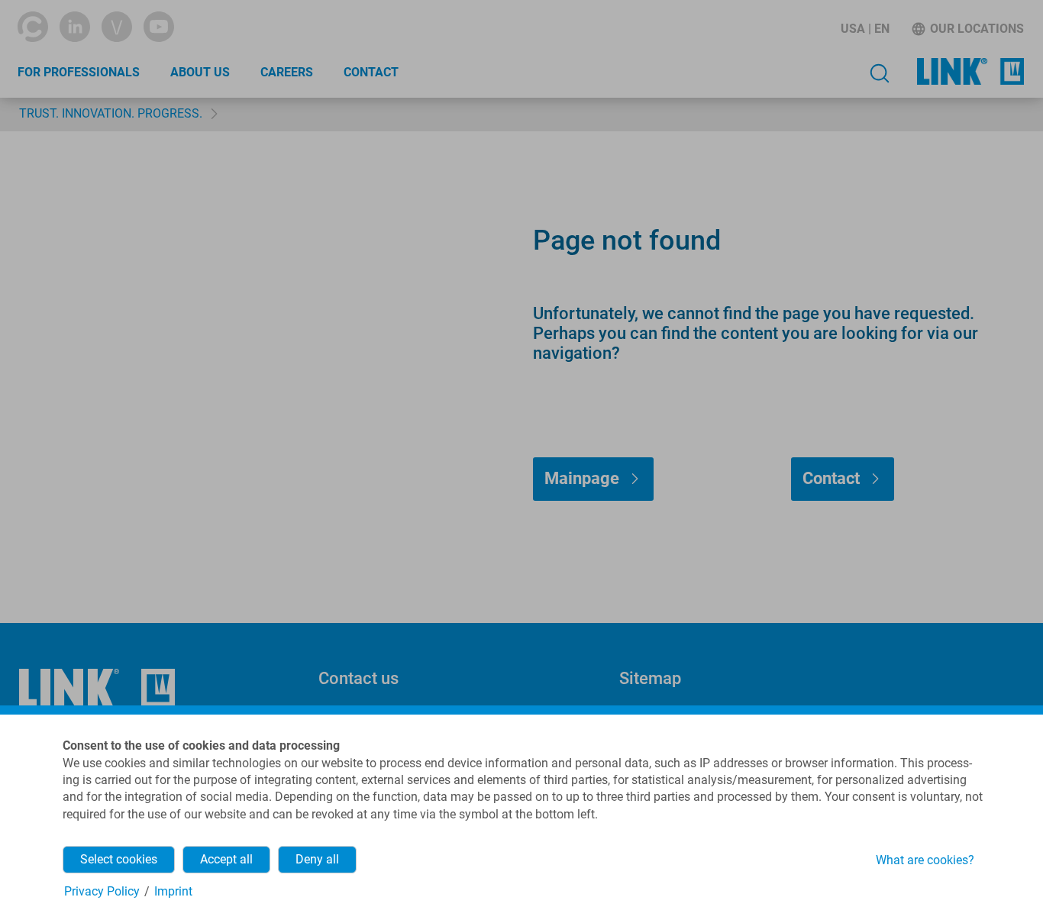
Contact (371, 72)
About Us (200, 72)
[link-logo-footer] (97, 688)
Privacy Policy (102, 891)
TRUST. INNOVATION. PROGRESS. (110, 113)
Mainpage (581, 478)
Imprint (173, 891)
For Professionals (79, 72)
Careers (286, 72)
